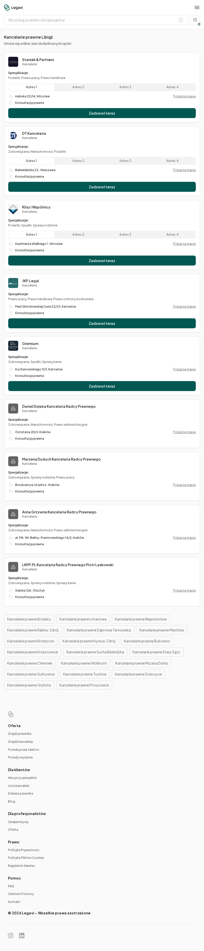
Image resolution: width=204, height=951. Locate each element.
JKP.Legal (30, 281)
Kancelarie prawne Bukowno (147, 641)
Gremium (30, 343)
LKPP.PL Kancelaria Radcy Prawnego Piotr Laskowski (67, 565)
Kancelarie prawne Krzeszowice (32, 652)
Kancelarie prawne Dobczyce (138, 674)
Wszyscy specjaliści (22, 778)
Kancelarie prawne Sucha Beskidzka (95, 652)
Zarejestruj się (18, 822)
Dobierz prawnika (20, 793)
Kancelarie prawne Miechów (161, 630)
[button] (197, 7)
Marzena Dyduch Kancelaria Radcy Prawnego (61, 459)
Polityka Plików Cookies (26, 858)
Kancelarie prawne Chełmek (29, 663)
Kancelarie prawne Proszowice (84, 685)
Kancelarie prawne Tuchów (84, 674)
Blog (11, 801)
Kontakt (14, 902)
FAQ (11, 886)
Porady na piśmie (20, 757)
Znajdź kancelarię (20, 742)
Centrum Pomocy (21, 894)
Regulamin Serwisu (21, 866)
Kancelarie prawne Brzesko (29, 619)
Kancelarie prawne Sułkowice (31, 674)
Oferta (13, 829)
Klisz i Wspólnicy (36, 207)
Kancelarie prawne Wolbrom (84, 663)
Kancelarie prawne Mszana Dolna (141, 663)
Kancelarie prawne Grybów (29, 685)
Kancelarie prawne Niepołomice (141, 619)
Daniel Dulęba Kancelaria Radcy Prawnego (59, 406)
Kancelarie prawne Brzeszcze (30, 641)
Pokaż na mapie (184, 96)
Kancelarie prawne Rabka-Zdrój (32, 630)
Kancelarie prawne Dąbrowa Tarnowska (99, 630)
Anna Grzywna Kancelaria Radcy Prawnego (59, 512)
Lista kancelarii (18, 786)
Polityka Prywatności (23, 850)
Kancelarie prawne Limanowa (82, 619)
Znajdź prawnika (19, 734)
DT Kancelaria (34, 133)
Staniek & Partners (38, 60)
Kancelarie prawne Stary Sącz (156, 652)
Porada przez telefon (23, 749)
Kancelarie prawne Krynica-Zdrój (88, 641)
